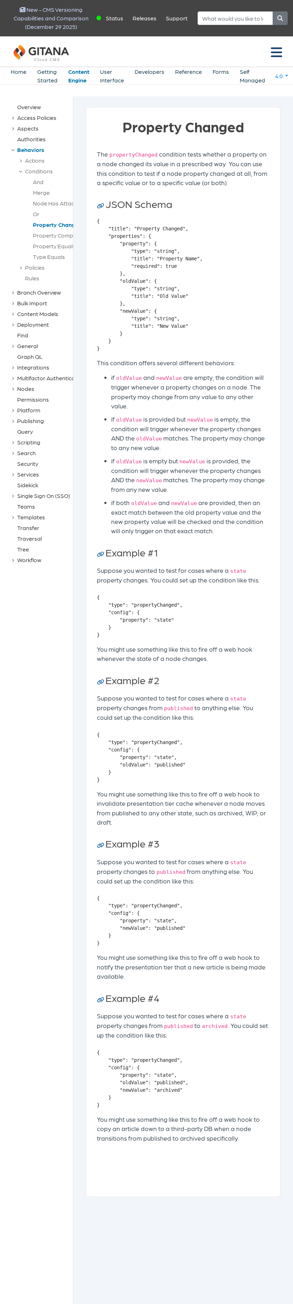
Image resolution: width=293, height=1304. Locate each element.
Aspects (28, 128)
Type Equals (49, 256)
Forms (221, 71)
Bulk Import (32, 303)
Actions (35, 160)
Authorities (31, 139)
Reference (188, 71)
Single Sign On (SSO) (43, 495)
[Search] (280, 18)
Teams (26, 506)
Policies (35, 267)
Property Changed (57, 224)
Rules (32, 278)
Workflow (29, 560)
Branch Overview (39, 292)
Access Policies (36, 117)
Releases (145, 18)
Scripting (28, 442)
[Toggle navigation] (276, 52)
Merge (41, 192)
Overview (29, 107)
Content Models (37, 313)
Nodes (25, 388)
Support (177, 18)
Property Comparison (61, 235)
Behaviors (30, 149)
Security (27, 463)
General (27, 346)
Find (22, 335)
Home (18, 71)
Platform (28, 410)
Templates (31, 517)
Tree (23, 549)
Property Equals (54, 246)
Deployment (33, 324)
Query (25, 431)
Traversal (29, 538)
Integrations (33, 367)
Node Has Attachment (62, 203)
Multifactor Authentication (51, 378)
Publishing (30, 420)
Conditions (39, 171)
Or (36, 214)
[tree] (40, 333)
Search (26, 453)
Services (28, 474)
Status (114, 18)
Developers (149, 71)
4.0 (279, 76)
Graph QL (30, 356)
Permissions (33, 399)
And (38, 181)
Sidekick (27, 485)
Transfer (28, 527)
